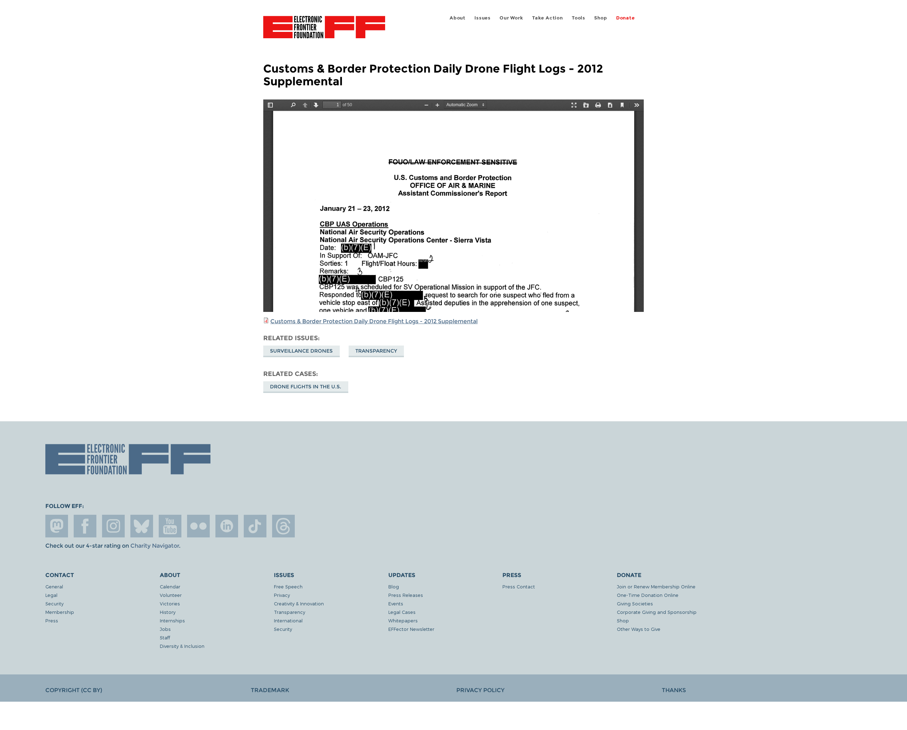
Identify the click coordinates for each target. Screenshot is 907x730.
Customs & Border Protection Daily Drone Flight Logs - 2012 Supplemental (374, 321)
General (54, 586)
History (167, 612)
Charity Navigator (154, 545)
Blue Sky (141, 526)
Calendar (170, 586)
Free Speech (288, 586)
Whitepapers (403, 620)
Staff (165, 637)
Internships (172, 620)
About (458, 18)
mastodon (56, 526)
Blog (393, 586)
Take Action (547, 18)
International (288, 620)
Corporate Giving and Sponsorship (657, 612)
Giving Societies (635, 603)
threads (283, 526)
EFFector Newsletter (411, 629)
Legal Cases (402, 612)
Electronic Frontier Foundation (324, 31)
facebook (85, 526)
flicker (198, 526)
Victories (170, 603)
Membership (59, 612)
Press (51, 620)
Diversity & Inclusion (182, 646)
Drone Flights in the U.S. (305, 386)
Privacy (282, 595)
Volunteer (171, 595)
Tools (578, 18)
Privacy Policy (480, 690)
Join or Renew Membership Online (656, 586)
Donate (625, 18)
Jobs (165, 629)
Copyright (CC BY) (73, 690)
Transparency (376, 351)
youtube (170, 526)
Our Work (511, 18)
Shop (600, 18)
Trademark (270, 690)
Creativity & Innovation (299, 603)
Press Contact (518, 586)
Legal (51, 595)
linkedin (226, 526)
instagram (113, 526)
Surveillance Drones (301, 351)
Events (395, 603)
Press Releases (405, 595)
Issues (482, 18)
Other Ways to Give (638, 629)
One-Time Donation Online (647, 595)
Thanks (674, 690)
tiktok (255, 526)
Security (54, 603)
